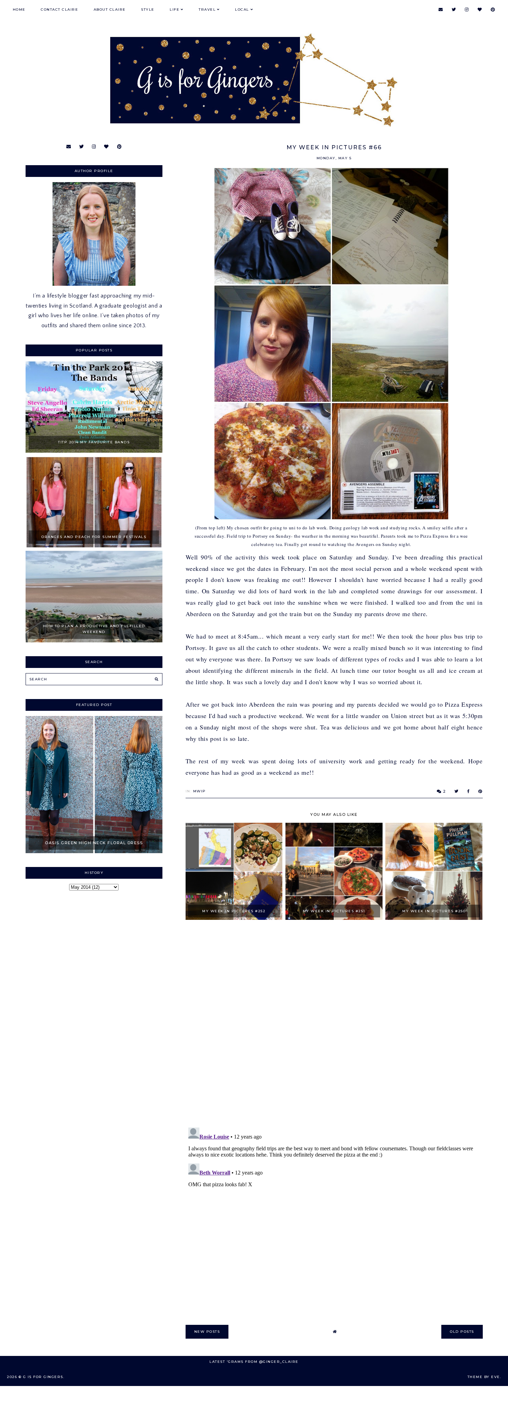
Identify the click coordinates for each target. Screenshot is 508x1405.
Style (147, 9)
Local (242, 9)
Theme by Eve (484, 1377)
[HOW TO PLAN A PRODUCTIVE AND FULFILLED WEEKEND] (94, 641)
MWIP (199, 791)
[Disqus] (334, 1024)
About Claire (110, 9)
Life (174, 9)
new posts (207, 1331)
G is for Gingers (43, 1377)
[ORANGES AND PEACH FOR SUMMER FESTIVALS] (94, 546)
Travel (207, 9)
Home (19, 9)
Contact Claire (59, 9)
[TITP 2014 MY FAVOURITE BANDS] (94, 451)
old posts (462, 1331)
